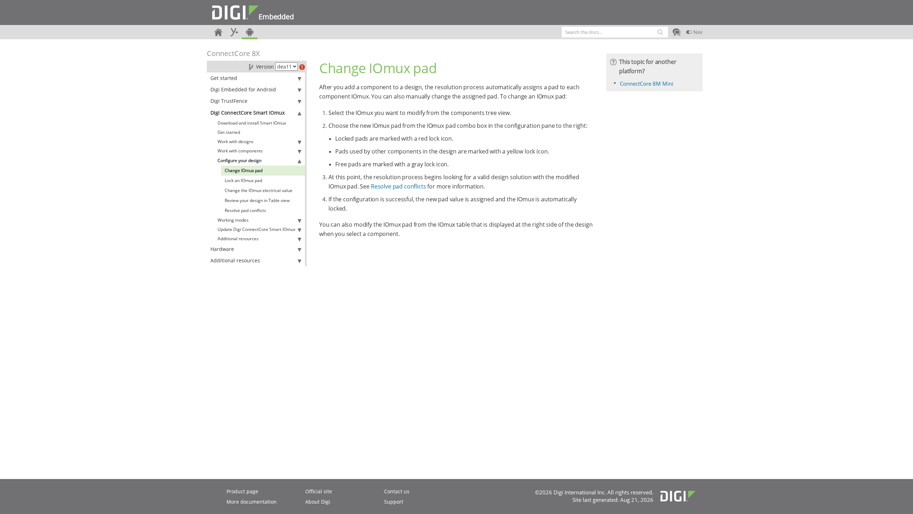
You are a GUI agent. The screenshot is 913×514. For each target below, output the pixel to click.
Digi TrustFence (229, 100)
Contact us (396, 491)
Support (393, 501)
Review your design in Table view (257, 200)
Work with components (240, 151)
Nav (697, 32)
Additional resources (238, 239)
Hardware (222, 249)
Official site (318, 491)
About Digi (317, 501)
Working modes (233, 220)
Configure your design (239, 160)
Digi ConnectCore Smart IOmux (247, 112)
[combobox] (615, 32)
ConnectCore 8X (233, 53)
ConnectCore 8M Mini (646, 83)
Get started (223, 78)
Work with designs (236, 141)
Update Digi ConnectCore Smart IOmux (256, 229)
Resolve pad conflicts (245, 210)
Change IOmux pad (243, 170)
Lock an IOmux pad (243, 180)
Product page (242, 491)
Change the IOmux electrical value (258, 190)
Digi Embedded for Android (243, 89)
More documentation (251, 501)
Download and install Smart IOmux (252, 123)
